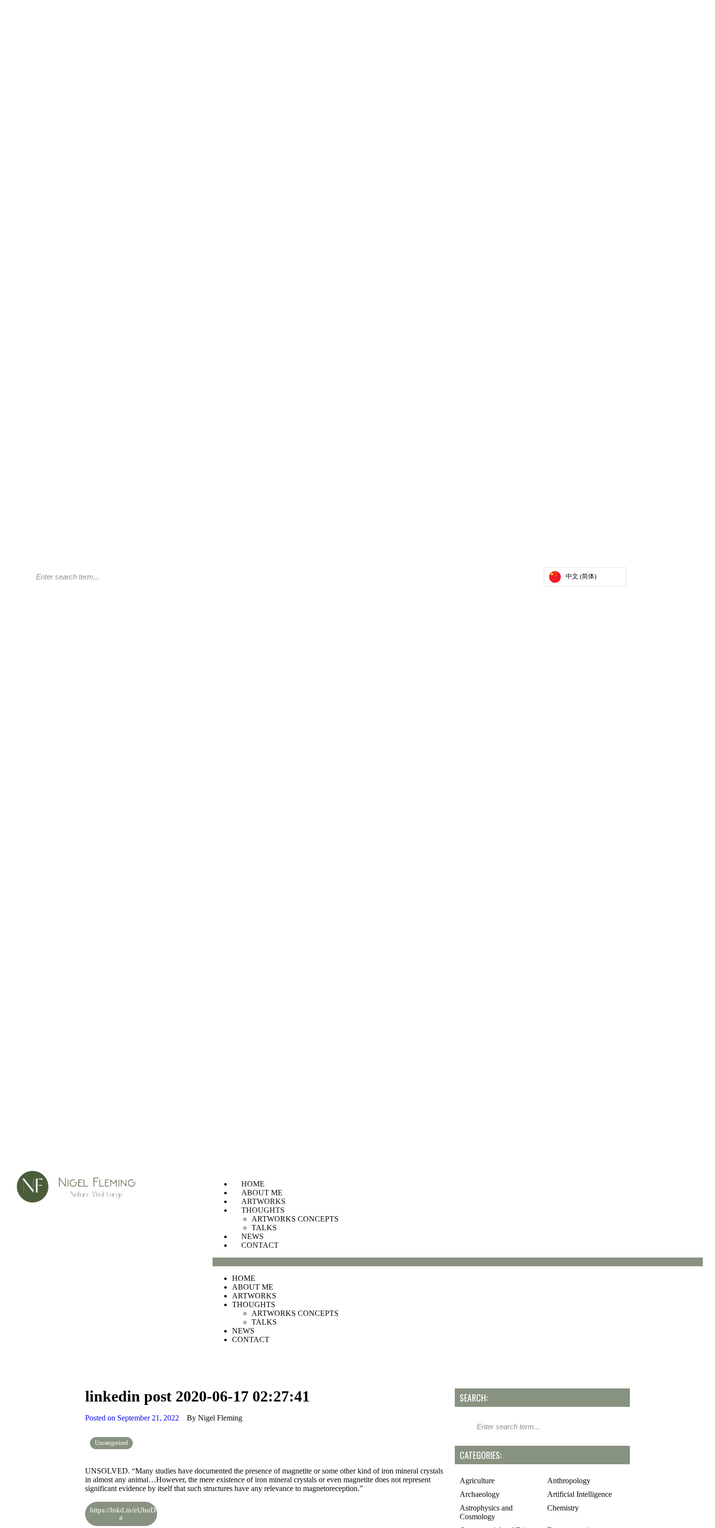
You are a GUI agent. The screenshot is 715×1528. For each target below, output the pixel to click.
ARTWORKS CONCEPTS (295, 1219)
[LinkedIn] (524, 579)
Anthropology (568, 1480)
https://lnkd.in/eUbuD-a (123, 1513)
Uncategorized (111, 1442)
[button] (458, 1262)
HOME (253, 1184)
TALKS (264, 1227)
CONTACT (260, 1245)
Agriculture (477, 1480)
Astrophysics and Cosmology (486, 1512)
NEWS (252, 1236)
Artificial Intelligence (579, 1494)
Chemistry (563, 1508)
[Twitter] (515, 579)
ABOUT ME (262, 1192)
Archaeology (480, 1494)
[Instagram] (505, 579)
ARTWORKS (263, 1201)
